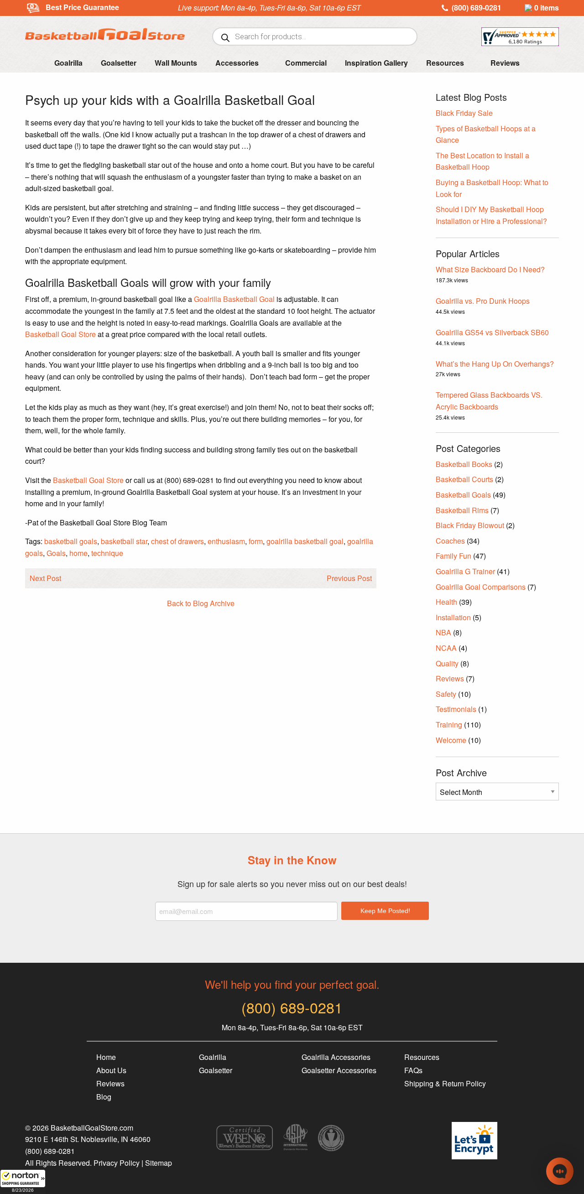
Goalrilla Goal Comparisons (481, 586)
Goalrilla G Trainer (465, 571)
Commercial (306, 62)
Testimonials (456, 709)
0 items (546, 7)
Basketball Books (464, 464)
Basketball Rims (462, 510)
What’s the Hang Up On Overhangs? (495, 363)
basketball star (124, 541)
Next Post (45, 578)
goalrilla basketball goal (305, 541)
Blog (103, 1096)
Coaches (450, 540)
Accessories (237, 62)
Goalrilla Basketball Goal (234, 299)
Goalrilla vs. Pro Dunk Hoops (483, 301)
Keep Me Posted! (385, 910)
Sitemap (158, 1163)
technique (107, 553)
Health (446, 602)
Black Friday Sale (464, 113)
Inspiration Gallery (376, 62)
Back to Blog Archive (201, 603)
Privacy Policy (117, 1163)
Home (106, 1057)
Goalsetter (118, 62)
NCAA (446, 648)
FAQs (413, 1070)
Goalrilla (68, 62)
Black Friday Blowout (470, 525)
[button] (23, 1181)
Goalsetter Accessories (339, 1070)
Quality (447, 663)
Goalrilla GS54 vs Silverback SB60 (492, 332)
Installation (453, 617)
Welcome (451, 740)
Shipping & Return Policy (445, 1083)
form (256, 541)
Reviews (505, 62)
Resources (445, 62)
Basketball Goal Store (60, 334)
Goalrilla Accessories (336, 1057)
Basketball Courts (464, 479)
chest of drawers (177, 541)
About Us (111, 1070)
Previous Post (349, 578)
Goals (56, 553)
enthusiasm (226, 541)
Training (449, 724)
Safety (446, 694)
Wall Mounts (176, 62)
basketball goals (70, 541)
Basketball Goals (463, 494)
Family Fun (453, 555)
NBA (443, 632)
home (78, 553)
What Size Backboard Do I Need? (490, 269)
